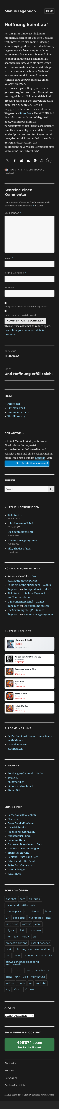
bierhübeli (35, 898)
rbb (17, 949)
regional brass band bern (37, 949)
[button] (8, 160)
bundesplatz (13, 911)
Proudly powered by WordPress (39, 1095)
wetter (10, 983)
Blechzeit (13, 819)
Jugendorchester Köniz (21, 831)
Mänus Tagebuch (20, 11)
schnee (28, 955)
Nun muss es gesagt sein (22, 540)
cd (26, 911)
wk (30, 983)
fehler (48, 911)
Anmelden (14, 403)
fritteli (19, 644)
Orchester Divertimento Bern (25, 844)
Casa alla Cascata (18, 744)
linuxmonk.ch (16, 781)
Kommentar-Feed (18, 412)
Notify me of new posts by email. (20, 315)
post (8, 949)
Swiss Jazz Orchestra (20, 865)
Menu (49, 11)
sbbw (17, 955)
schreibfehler (44, 955)
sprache (17, 970)
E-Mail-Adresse (15, 273)
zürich (17, 989)
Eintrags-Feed (16, 407)
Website (10, 287)
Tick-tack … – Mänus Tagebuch (27, 593)
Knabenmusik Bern (19, 835)
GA (7, 917)
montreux (12, 936)
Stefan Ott (14, 790)
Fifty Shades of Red (19, 548)
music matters (16, 840)
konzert (26, 924)
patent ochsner (40, 943)
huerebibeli (36, 917)
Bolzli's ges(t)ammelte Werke (25, 773)
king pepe (12, 924)
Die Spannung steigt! (20, 531)
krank (37, 924)
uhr (17, 976)
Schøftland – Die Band (21, 861)
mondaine (35, 930)
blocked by (33, 1045)
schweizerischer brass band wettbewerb (22, 963)
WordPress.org (16, 416)
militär (21, 930)
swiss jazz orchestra (37, 970)
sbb (8, 955)
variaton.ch (14, 873)
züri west (30, 989)
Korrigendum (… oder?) (37, 589)
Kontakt (40, 457)
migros (10, 930)
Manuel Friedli (16, 170)
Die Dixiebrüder (17, 827)
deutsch (36, 911)
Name (9, 258)
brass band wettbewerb (20, 905)
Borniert (13, 777)
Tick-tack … (15, 515)
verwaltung (38, 976)
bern (22, 898)
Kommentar (13, 213)
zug (8, 989)
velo (25, 976)
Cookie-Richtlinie (15, 1085)
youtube (41, 983)
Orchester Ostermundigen (23, 848)
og (34, 936)
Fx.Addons (11, 1077)
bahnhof (11, 898)
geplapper (19, 917)
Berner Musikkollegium (22, 814)
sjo (7, 970)
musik (25, 936)
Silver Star (25, 113)
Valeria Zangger (17, 869)
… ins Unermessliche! (20, 523)
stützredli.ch (15, 748)
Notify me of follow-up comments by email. (26, 306)
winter (21, 983)
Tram (9, 976)
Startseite (10, 1063)
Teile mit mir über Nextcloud (30, 463)
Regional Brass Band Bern (23, 856)
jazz (48, 917)
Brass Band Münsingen (21, 823)
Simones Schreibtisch (21, 786)
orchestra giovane (18, 852)
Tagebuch (10, 173)
